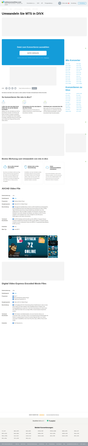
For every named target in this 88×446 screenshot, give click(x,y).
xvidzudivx (68, 107)
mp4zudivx (68, 93)
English (81, 420)
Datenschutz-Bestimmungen (32, 444)
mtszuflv (78, 70)
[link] (10, 237)
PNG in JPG (76, 433)
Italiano (81, 429)
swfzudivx (78, 100)
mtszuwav (78, 65)
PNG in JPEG (4, 435)
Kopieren (34, 88)
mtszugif (68, 63)
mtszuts (78, 76)
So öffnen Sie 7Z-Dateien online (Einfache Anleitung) (26, 237)
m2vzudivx (78, 105)
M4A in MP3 (28, 431)
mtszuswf (68, 76)
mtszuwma (68, 67)
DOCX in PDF (65, 435)
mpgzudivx (78, 109)
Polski (81, 438)
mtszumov (68, 74)
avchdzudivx (79, 93)
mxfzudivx (68, 100)
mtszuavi (68, 70)
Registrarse (46, 57)
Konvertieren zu (30, 3)
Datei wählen (33, 53)
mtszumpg (78, 81)
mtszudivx (68, 79)
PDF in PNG (4, 438)
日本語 (81, 428)
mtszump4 (78, 67)
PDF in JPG (76, 435)
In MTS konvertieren (18, 9)
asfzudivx (78, 104)
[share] (45, 236)
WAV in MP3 (16, 431)
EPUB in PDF (40, 431)
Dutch (81, 433)
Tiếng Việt (81, 430)
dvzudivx (68, 105)
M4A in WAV (16, 433)
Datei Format (23, 444)
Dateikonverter (5, 9)
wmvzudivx (68, 104)
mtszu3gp (68, 69)
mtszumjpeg (79, 83)
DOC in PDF (52, 435)
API (42, 3)
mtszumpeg (68, 83)
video (15, 198)
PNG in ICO (28, 438)
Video (11, 9)
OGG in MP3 (52, 433)
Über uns (17, 444)
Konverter (73, 60)
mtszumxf (78, 74)
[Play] (49, 240)
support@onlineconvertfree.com (72, 444)
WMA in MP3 (64, 431)
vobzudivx (78, 102)
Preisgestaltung (48, 3)
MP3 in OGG (4, 433)
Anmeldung (73, 3)
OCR (38, 3)
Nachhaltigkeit (58, 444)
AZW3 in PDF (65, 433)
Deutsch (81, 425)
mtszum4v (68, 72)
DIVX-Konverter (27, 9)
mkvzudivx (78, 97)
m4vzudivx (68, 97)
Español (81, 424)
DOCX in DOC (41, 435)
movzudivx (68, 98)
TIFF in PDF (16, 438)
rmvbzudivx (79, 107)
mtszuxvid (78, 79)
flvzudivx (78, 95)
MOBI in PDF (40, 433)
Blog (64, 444)
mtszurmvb (68, 81)
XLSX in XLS (28, 435)
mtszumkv (78, 72)
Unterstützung (41, 444)
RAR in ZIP (76, 431)
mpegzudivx (68, 111)
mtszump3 (68, 65)
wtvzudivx (78, 111)
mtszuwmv (78, 77)
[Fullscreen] (56, 240)
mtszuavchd (79, 69)
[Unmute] (50, 240)
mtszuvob (68, 77)
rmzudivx (68, 109)
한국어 (81, 437)
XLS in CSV (16, 435)
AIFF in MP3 (28, 433)
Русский (81, 421)
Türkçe (81, 434)
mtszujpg (78, 63)
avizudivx (68, 95)
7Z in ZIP (4, 431)
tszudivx (67, 102)
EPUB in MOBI (53, 431)
